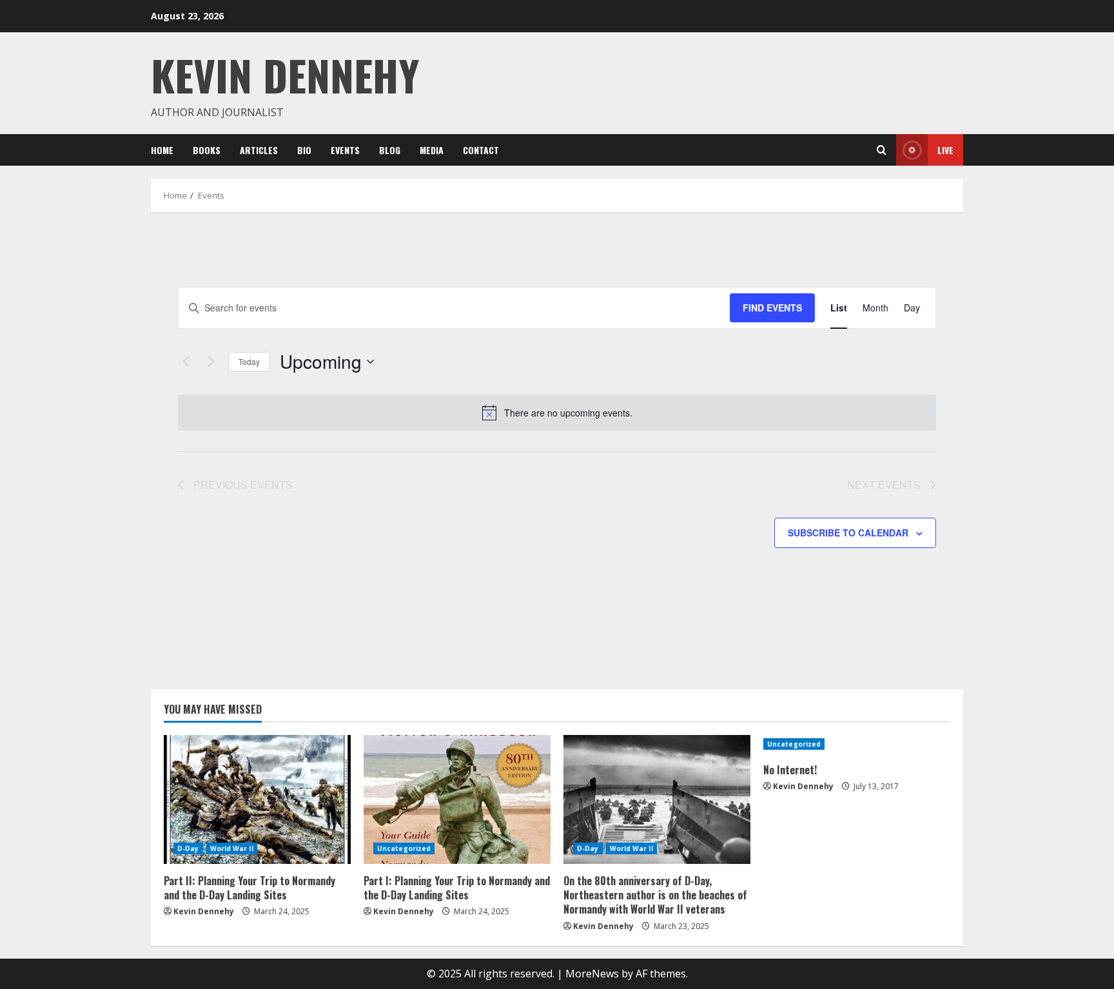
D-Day (188, 848)
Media (432, 150)
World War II (231, 848)
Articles (259, 150)
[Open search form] (881, 150)
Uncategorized (404, 848)
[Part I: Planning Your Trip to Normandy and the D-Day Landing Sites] (457, 799)
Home (162, 150)
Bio (304, 150)
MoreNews (592, 973)
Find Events (772, 307)
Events (345, 150)
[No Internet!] (856, 744)
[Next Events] (211, 361)
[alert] (568, 413)
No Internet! (790, 770)
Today (249, 361)
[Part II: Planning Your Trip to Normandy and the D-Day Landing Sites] (257, 799)
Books (206, 150)
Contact (481, 150)
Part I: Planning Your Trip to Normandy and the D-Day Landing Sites (457, 888)
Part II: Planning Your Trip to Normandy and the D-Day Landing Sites (249, 888)
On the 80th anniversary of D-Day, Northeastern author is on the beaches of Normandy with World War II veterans (655, 895)
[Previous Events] (185, 361)
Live (945, 150)
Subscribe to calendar (848, 532)
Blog (389, 150)
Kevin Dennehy (285, 74)
